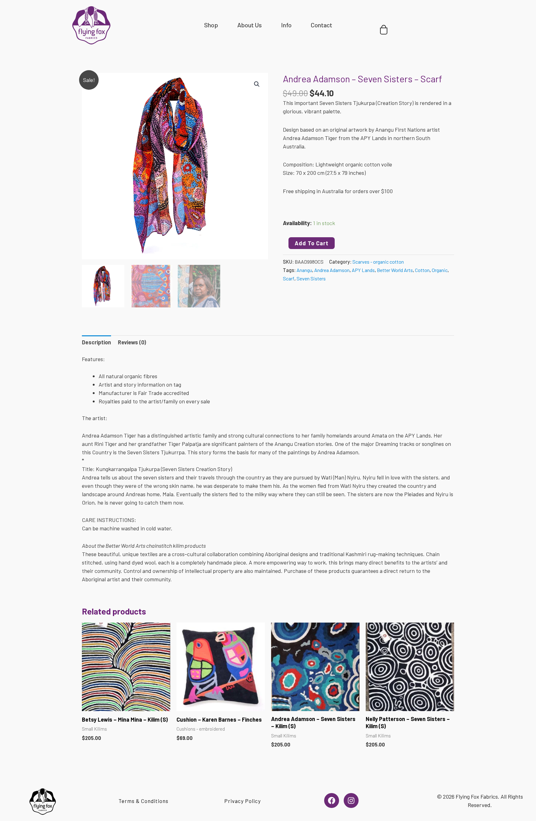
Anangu (304, 270)
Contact (321, 25)
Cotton (422, 270)
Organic (440, 270)
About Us (249, 25)
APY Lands (363, 270)
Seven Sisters (311, 278)
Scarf (288, 278)
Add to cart (311, 243)
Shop (211, 25)
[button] (256, 84)
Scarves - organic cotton (378, 262)
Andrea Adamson (332, 270)
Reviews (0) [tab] (132, 342)
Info (286, 25)
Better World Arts (395, 270)
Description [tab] (96, 342)
